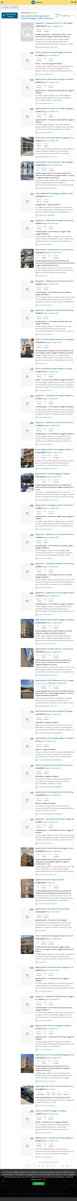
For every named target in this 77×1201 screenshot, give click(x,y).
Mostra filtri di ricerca (11, 15)
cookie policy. (41, 1179)
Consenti (38, 1184)
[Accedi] (75, 2)
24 (63, 1166)
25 (67, 1166)
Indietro (6, 7)
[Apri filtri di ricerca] (72, 2)
